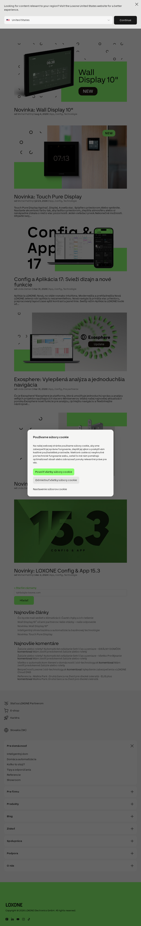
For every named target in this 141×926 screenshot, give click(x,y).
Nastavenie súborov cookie (50, 489)
